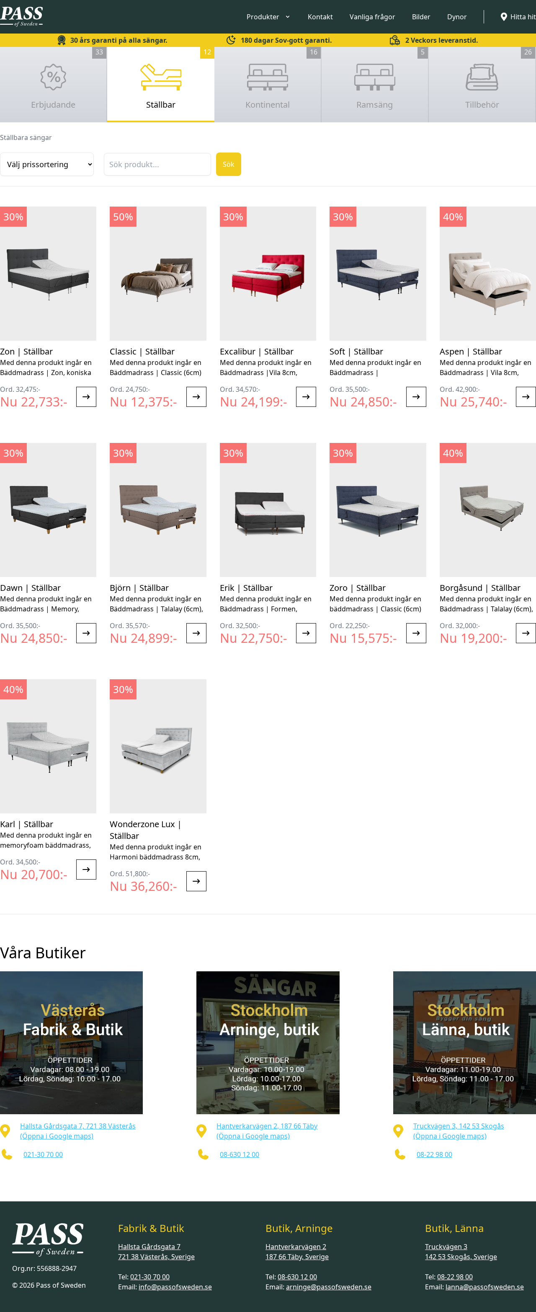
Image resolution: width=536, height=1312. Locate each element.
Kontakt (320, 16)
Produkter (263, 16)
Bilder (421, 16)
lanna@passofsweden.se (485, 1286)
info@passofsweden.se (175, 1286)
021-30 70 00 (150, 1276)
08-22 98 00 (455, 1276)
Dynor (457, 16)
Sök (228, 164)
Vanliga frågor (372, 16)
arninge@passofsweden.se (328, 1286)
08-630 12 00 (297, 1276)
